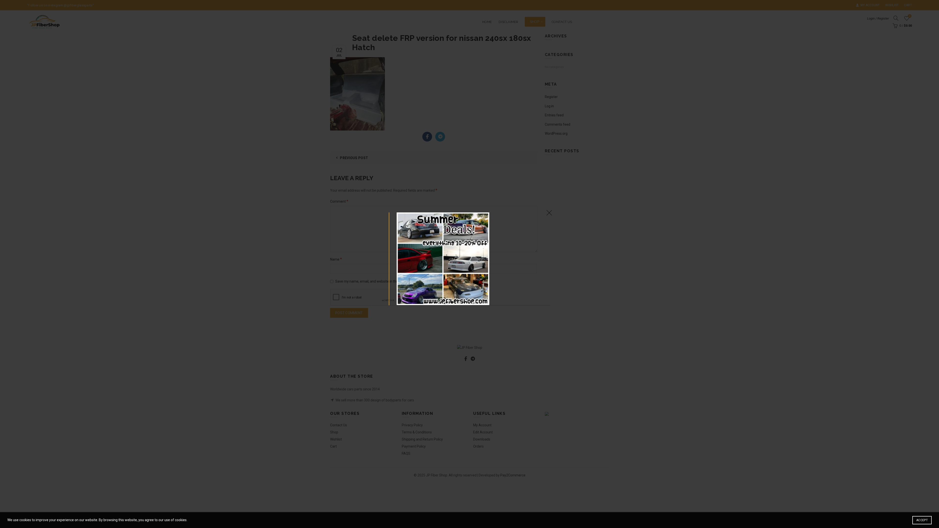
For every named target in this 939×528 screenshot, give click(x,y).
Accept (922, 520)
